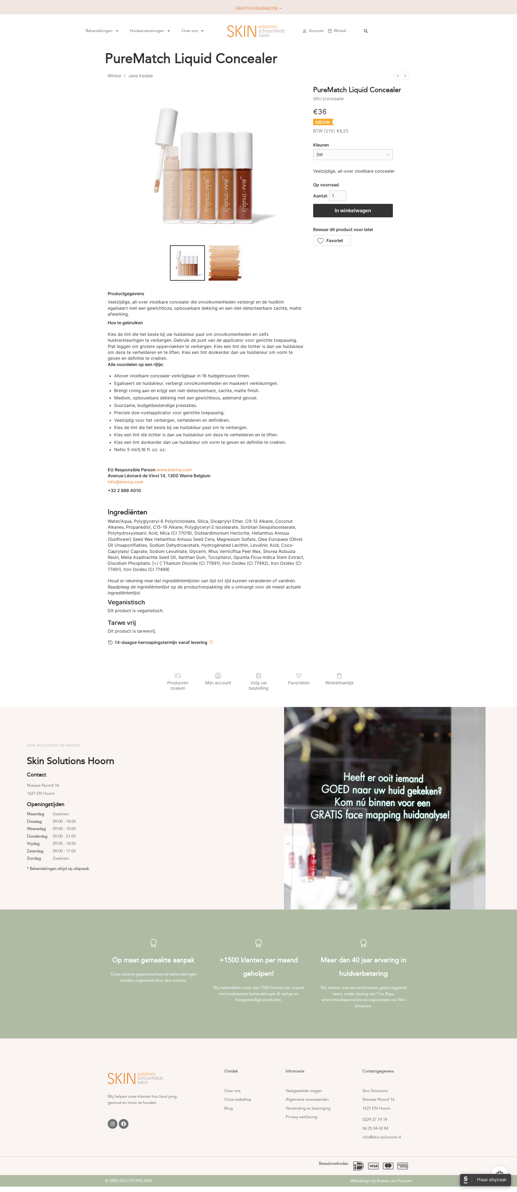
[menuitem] (397, 76)
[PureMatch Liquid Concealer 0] (187, 262)
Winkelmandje (339, 682)
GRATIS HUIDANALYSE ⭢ (258, 8)
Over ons (189, 30)
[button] (332, 240)
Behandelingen (99, 30)
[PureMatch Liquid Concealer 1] (224, 262)
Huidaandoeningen (147, 30)
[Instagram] (112, 1124)
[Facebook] (123, 1124)
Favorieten (299, 682)
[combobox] (400, 31)
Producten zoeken (177, 685)
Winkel (114, 75)
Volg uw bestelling (258, 685)
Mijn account (218, 682)
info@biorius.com (125, 482)
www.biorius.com (174, 469)
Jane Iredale (140, 75)
